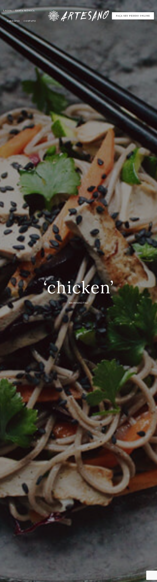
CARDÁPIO (13, 21)
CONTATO (30, 21)
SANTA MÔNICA (25, 10)
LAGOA (7, 10)
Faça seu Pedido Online (133, 16)
